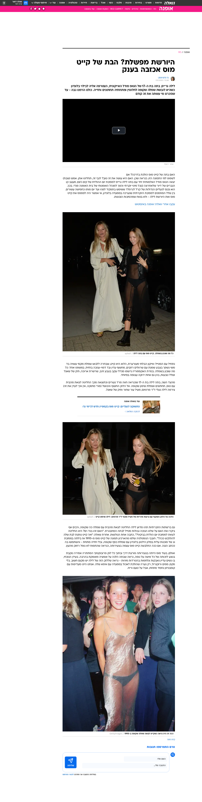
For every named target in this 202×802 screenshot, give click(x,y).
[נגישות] (4, 3)
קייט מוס (171, 740)
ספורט (149, 3)
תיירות (84, 3)
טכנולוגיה (72, 3)
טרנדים (135, 9)
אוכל (103, 3)
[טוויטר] (35, 9)
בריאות (94, 3)
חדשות (158, 3)
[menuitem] (157, 3)
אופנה (62, 3)
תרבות (128, 3)
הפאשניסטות (146, 9)
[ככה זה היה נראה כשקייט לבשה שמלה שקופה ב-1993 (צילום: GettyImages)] (119, 656)
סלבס (119, 3)
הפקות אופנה (102, 9)
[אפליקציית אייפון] (39, 9)
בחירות (138, 3)
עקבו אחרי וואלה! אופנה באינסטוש (155, 204)
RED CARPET (116, 9)
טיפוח (127, 9)
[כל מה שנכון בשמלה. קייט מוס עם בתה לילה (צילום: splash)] (119, 284)
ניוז (154, 9)
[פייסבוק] (31, 9)
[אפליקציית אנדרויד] (43, 9)
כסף (111, 3)
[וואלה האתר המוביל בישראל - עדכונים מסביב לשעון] (169, 2)
